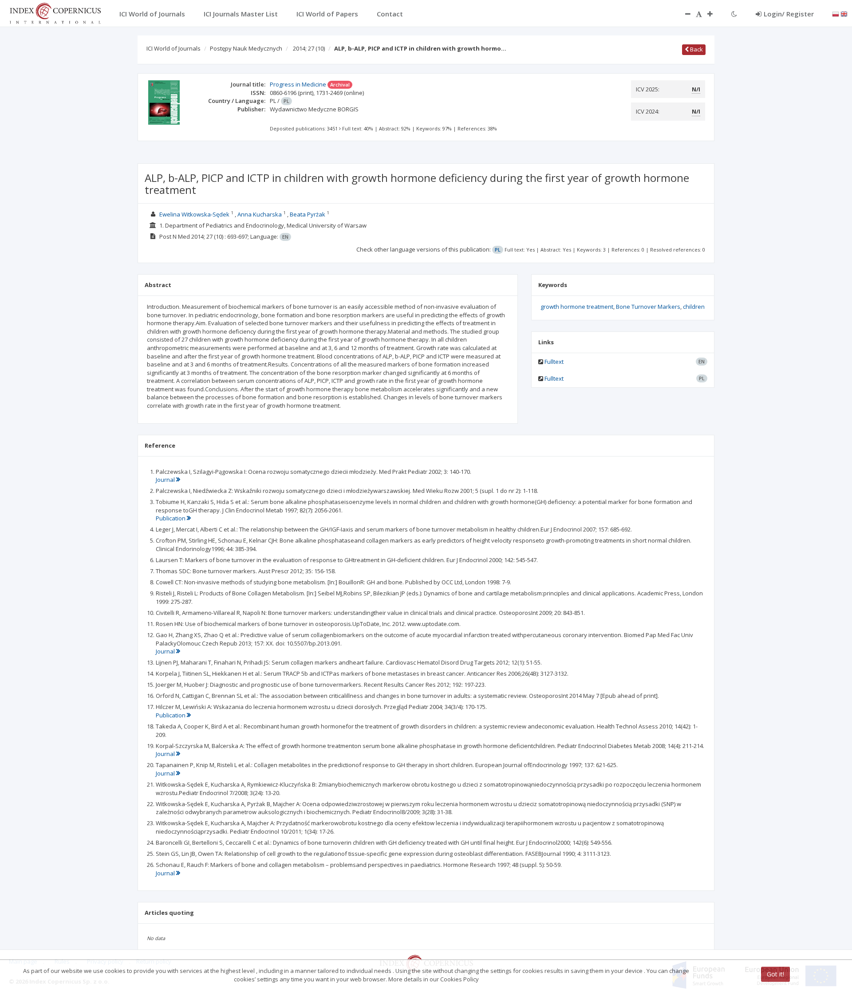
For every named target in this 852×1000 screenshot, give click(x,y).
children (694, 307)
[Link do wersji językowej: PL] (835, 13)
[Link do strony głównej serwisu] (55, 12)
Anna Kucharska (259, 214)
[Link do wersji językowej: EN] (844, 13)
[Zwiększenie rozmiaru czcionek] (714, 13)
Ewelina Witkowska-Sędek (194, 214)
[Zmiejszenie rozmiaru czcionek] (683, 13)
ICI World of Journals (173, 48)
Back (696, 49)
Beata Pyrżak (307, 214)
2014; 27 (309, 48)
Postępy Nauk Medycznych (246, 48)
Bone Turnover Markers (648, 307)
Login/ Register (789, 13)
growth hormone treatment (576, 307)
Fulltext (554, 362)
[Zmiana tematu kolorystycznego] (734, 13)
